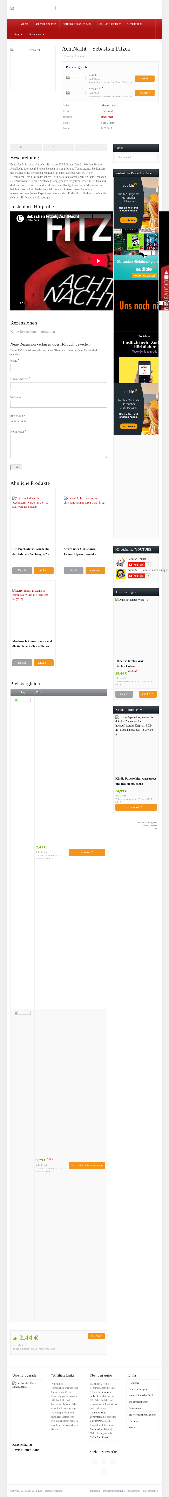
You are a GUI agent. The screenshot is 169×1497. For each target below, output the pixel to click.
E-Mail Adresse (20, 379)
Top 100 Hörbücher (109, 23)
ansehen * (145, 78)
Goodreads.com (97, 1412)
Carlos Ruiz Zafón (99, 1437)
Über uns (133, 1421)
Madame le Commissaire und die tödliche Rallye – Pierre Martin (32, 644)
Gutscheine (35, 34)
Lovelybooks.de (98, 1416)
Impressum (94, 1490)
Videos (24, 23)
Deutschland (107, 111)
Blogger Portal (97, 1420)
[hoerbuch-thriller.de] (33, 9)
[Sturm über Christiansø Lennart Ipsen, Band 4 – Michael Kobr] (84, 517)
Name (14, 360)
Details (22, 570)
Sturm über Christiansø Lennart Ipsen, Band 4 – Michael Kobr (80, 552)
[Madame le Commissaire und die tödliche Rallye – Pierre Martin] (33, 609)
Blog (17, 34)
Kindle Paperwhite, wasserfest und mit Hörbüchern (135, 781)
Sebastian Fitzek (109, 105)
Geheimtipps (134, 23)
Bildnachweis (134, 1490)
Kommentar (18, 431)
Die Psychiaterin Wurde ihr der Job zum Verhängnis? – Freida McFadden (30, 552)
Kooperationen (150, 1490)
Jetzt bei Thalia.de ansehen (87, 1165)
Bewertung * (17, 415)
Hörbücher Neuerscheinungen (138, 1386)
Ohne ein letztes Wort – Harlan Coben (131, 663)
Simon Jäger (107, 116)
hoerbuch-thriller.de (54, 1490)
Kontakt (132, 1427)
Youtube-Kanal (97, 1429)
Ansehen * (145, 92)
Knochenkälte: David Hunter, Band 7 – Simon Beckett (25, 1447)
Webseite (15, 397)
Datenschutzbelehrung (114, 1490)
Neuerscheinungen (45, 23)
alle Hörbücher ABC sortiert (142, 1414)
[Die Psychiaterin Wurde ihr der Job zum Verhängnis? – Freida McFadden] (33, 517)
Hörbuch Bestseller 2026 (77, 23)
